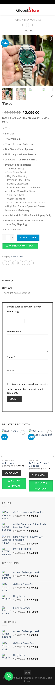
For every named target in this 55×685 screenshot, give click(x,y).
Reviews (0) (7, 280)
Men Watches (32, 19)
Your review (14, 331)
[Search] (9, 9)
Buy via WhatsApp (14, 483)
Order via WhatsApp (21, 245)
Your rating (13, 311)
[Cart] (51, 9)
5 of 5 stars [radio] (13, 325)
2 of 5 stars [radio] (24, 316)
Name (11, 357)
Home (17, 19)
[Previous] (2, 462)
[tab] (27, 281)
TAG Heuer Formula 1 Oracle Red (39, 464)
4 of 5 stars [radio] (30, 321)
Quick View (11, 472)
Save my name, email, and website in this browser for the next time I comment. (27, 388)
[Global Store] (27, 10)
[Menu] (4, 9)
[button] (21, 246)
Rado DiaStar (8, 463)
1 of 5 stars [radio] (10, 316)
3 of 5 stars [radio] (13, 321)
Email (10, 370)
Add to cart (28, 237)
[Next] (51, 95)
